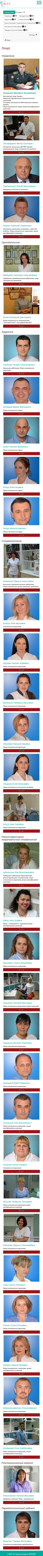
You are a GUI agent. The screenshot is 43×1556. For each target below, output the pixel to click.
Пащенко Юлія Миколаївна (16, 783)
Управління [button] (9, 16)
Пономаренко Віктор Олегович (18, 143)
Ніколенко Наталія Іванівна (16, 743)
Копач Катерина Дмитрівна (17, 317)
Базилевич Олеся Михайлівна (17, 962)
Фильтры (32, 35)
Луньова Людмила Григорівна (17, 1201)
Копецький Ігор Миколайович (17, 1122)
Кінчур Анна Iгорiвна (13, 487)
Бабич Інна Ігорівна (12, 920)
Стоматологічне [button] (24, 19)
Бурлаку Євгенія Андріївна (16, 663)
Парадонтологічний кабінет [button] (14, 30)
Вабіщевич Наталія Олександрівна (20, 275)
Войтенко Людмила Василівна (18, 702)
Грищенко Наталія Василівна (17, 1002)
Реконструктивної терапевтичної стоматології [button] (21, 23)
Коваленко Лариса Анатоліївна (18, 581)
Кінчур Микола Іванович (14, 528)
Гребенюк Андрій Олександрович (19, 364)
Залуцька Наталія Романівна (17, 1042)
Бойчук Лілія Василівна (14, 623)
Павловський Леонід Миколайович (19, 186)
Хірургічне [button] (8, 19)
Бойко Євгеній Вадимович (15, 446)
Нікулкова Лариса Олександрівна (19, 1245)
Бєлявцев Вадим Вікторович (17, 406)
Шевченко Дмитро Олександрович (20, 1407)
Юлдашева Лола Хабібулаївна (17, 1448)
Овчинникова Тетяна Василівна (18, 1495)
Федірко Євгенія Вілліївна (15, 1364)
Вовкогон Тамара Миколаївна (17, 1540)
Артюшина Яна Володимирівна (18, 872)
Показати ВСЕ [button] (9, 12)
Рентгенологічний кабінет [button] (13, 26)
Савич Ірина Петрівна (14, 1284)
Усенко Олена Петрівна (15, 1325)
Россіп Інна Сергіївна (13, 824)
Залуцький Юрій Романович (16, 1082)
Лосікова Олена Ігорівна (15, 1164)
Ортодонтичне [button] (25, 16)
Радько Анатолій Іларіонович (17, 225)
